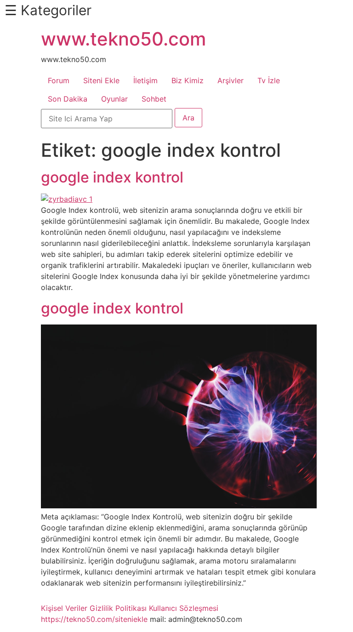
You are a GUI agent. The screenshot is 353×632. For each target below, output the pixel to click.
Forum (58, 80)
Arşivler (230, 80)
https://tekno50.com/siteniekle (94, 619)
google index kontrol (112, 177)
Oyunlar (114, 98)
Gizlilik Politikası (118, 608)
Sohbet (154, 98)
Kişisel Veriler (64, 608)
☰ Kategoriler (48, 10)
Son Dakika (67, 98)
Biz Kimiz (187, 80)
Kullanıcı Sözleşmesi (183, 608)
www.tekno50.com (123, 39)
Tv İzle (268, 80)
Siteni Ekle (101, 80)
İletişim (145, 80)
